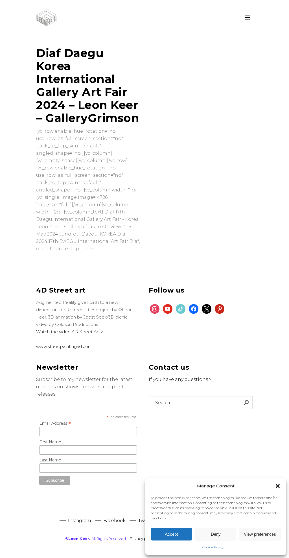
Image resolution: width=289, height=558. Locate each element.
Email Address (55, 423)
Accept (171, 534)
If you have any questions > (180, 379)
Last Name (50, 460)
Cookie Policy (213, 547)
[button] (278, 486)
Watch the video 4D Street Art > (70, 331)
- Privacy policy (141, 538)
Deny (216, 534)
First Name (50, 441)
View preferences (260, 534)
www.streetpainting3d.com (64, 346)
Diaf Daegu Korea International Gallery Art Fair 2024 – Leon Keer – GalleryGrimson (87, 85)
